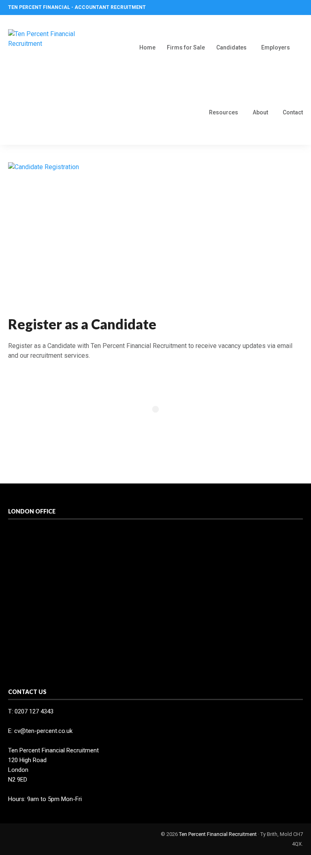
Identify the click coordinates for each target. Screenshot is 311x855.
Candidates (231, 47)
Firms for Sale (186, 47)
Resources (223, 112)
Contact (293, 112)
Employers (275, 47)
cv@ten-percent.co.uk (43, 731)
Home (147, 47)
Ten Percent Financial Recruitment (218, 834)
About (260, 112)
